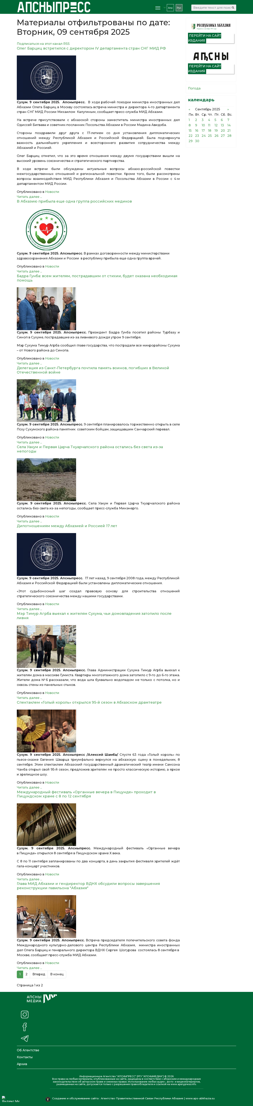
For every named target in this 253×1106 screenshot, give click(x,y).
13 (222, 125)
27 (223, 136)
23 (197, 136)
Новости (52, 192)
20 (223, 130)
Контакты (25, 1057)
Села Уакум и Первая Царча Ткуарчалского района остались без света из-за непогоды (90, 449)
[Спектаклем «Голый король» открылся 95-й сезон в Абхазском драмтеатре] (98, 731)
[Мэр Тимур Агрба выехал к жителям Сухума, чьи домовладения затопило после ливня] (98, 646)
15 (190, 130)
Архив (22, 1064)
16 (196, 130)
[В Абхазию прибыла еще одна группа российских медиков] (98, 229)
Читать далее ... (29, 197)
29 (191, 141)
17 (203, 130)
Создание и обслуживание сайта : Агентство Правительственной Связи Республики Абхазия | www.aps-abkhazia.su (133, 1098)
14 (229, 125)
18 (209, 130)
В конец (57, 974)
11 (209, 125)
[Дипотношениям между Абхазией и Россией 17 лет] (98, 554)
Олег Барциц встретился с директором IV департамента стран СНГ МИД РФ (91, 48)
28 (229, 136)
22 (191, 136)
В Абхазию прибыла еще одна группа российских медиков (74, 201)
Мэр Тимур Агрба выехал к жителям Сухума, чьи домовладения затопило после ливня (94, 615)
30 (197, 141)
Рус (179, 7)
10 (203, 125)
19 (216, 130)
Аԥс (170, 7)
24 (204, 136)
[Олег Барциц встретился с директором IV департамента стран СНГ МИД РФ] (98, 77)
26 (216, 136)
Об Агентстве (28, 1050)
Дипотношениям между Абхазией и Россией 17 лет (67, 526)
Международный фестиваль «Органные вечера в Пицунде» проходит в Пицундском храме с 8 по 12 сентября (86, 794)
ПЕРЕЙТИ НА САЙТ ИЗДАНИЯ (204, 38)
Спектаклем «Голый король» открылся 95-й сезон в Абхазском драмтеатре (89, 702)
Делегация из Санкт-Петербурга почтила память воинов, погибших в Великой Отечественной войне (93, 370)
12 (216, 125)
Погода (194, 88)
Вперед (38, 974)
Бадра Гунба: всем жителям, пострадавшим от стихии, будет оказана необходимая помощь (97, 278)
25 (210, 136)
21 (228, 130)
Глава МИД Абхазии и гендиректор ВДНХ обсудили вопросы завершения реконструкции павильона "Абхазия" (88, 886)
